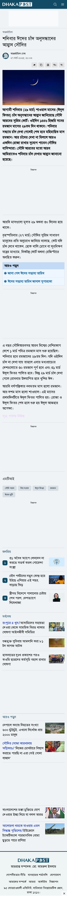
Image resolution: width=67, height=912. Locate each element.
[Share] (34, 64)
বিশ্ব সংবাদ (24, 488)
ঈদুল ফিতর (39, 488)
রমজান (53, 488)
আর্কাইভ (42, 881)
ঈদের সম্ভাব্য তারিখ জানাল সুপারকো (30, 281)
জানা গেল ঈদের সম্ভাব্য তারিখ (26, 273)
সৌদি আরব (9, 488)
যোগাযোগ (55, 874)
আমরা (32, 881)
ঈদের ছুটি (9, 494)
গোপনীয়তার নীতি (15, 874)
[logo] (17, 4)
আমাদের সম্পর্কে (17, 881)
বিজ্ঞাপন (53, 881)
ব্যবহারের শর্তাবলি (38, 874)
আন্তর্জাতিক (7, 32)
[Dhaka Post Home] (33, 860)
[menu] (62, 4)
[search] (55, 4)
